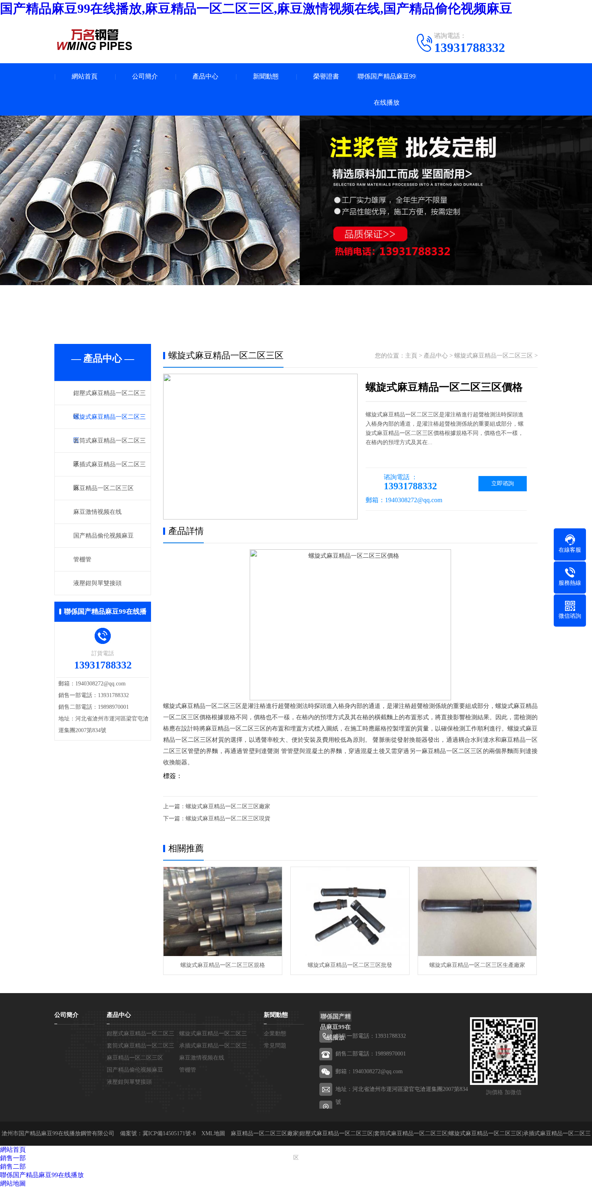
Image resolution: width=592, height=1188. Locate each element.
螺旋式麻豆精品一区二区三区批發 (350, 965)
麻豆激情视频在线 (97, 512)
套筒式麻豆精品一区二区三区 (410, 1133)
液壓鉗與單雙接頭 (97, 583)
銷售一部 (13, 1158)
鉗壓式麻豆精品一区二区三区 (336, 1133)
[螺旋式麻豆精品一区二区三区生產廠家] (477, 911)
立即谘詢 (502, 483)
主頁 (411, 355)
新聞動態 (266, 76)
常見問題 (275, 1046)
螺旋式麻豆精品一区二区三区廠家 (228, 806)
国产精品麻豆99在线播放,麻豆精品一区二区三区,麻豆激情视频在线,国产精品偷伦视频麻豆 (256, 8)
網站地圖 (13, 1183)
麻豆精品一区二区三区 (103, 488)
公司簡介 (145, 76)
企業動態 (275, 1034)
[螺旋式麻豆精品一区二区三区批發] (350, 911)
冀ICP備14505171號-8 (169, 1133)
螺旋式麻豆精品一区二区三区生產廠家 (477, 965)
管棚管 (82, 559)
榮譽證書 (326, 76)
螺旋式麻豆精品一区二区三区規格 (222, 965)
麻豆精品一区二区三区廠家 (264, 1133)
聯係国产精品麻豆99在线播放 (387, 89)
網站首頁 (84, 76)
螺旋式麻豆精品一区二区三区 (493, 355)
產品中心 (205, 76)
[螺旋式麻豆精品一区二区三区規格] (223, 911)
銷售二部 (13, 1166)
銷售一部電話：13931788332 (370, 1036)
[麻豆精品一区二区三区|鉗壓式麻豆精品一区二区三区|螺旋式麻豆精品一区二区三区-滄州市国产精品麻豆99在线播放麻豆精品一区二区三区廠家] (94, 39)
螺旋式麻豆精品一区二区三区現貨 (228, 818)
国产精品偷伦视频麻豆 (103, 535)
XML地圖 (213, 1133)
